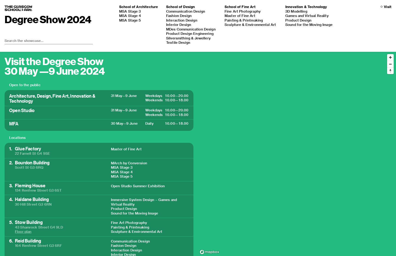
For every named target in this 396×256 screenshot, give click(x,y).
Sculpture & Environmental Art (250, 24)
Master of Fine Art (240, 16)
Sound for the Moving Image (309, 24)
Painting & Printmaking (244, 20)
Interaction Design (181, 20)
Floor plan (23, 231)
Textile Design (178, 42)
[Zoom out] (390, 64)
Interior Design (178, 24)
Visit (387, 7)
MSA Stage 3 (130, 11)
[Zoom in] (390, 57)
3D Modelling (296, 11)
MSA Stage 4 (130, 16)
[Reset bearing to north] (390, 70)
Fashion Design (179, 16)
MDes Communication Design (191, 29)
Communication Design (185, 11)
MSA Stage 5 (130, 20)
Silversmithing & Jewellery (188, 38)
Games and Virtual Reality (307, 16)
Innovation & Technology (306, 7)
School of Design (180, 7)
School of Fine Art (240, 7)
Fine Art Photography (243, 11)
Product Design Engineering (190, 33)
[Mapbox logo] (209, 252)
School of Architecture (138, 7)
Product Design (298, 20)
